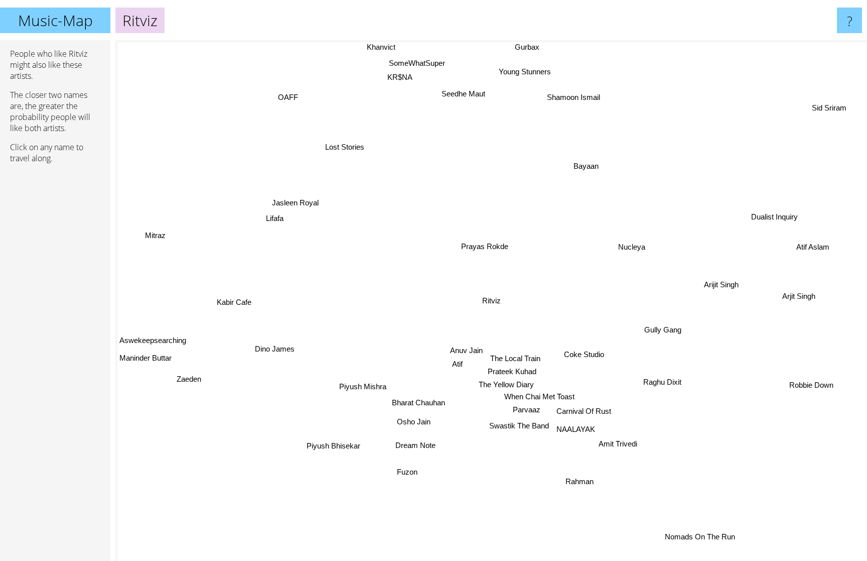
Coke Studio (584, 356)
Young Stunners (523, 71)
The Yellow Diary (504, 383)
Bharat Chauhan (417, 402)
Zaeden (186, 376)
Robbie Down (812, 381)
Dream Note (410, 445)
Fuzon (450, 493)
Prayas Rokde (486, 246)
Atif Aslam (813, 246)
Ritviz (491, 300)
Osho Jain (411, 420)
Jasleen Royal (298, 195)
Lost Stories (340, 148)
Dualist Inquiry (777, 221)
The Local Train (512, 358)
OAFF (290, 94)
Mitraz (148, 255)
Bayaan (586, 166)
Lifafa (281, 208)
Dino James (276, 348)
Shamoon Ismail (569, 98)
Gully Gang (663, 333)
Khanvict (377, 47)
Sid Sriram (829, 107)
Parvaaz (524, 409)
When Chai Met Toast (537, 396)
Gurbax (536, 47)
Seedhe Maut (466, 92)
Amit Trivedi (626, 439)
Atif (454, 364)
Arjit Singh (799, 294)
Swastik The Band (518, 425)
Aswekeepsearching (152, 331)
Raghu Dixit (662, 386)
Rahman (582, 480)
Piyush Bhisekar (330, 443)
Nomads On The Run (697, 537)
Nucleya (634, 249)
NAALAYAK (575, 429)
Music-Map (55, 20)
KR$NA (400, 77)
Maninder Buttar (145, 355)
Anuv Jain (463, 350)
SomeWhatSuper (410, 63)
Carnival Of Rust (583, 412)
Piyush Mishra (360, 384)
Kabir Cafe (233, 300)
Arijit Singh (720, 282)
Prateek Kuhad (511, 371)
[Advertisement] (55, 325)
